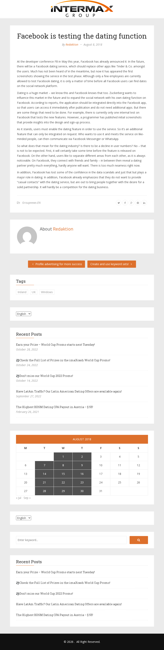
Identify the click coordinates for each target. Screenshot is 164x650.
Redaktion (72, 44)
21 (44, 482)
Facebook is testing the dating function (82, 35)
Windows (47, 292)
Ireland (22, 292)
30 (82, 491)
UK (34, 292)
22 (63, 482)
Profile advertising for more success (58, 264)
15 (63, 474)
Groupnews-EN (31, 203)
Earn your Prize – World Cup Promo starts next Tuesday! (55, 344)
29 (63, 491)
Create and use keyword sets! (109, 264)
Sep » (27, 498)
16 (82, 474)
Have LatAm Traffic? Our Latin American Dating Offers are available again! (69, 391)
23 (82, 482)
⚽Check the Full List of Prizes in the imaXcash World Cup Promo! (63, 360)
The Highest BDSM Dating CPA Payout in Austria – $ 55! (54, 407)
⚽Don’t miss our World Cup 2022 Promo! (44, 376)
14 (44, 474)
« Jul (18, 498)
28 (44, 491)
